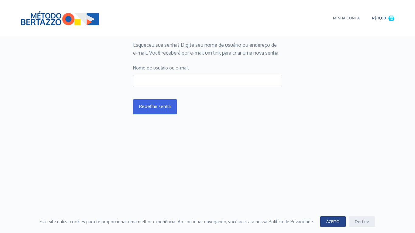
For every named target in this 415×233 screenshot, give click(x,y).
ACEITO (333, 221)
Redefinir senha (155, 106)
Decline (362, 221)
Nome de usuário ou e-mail (161, 68)
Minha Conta (346, 18)
